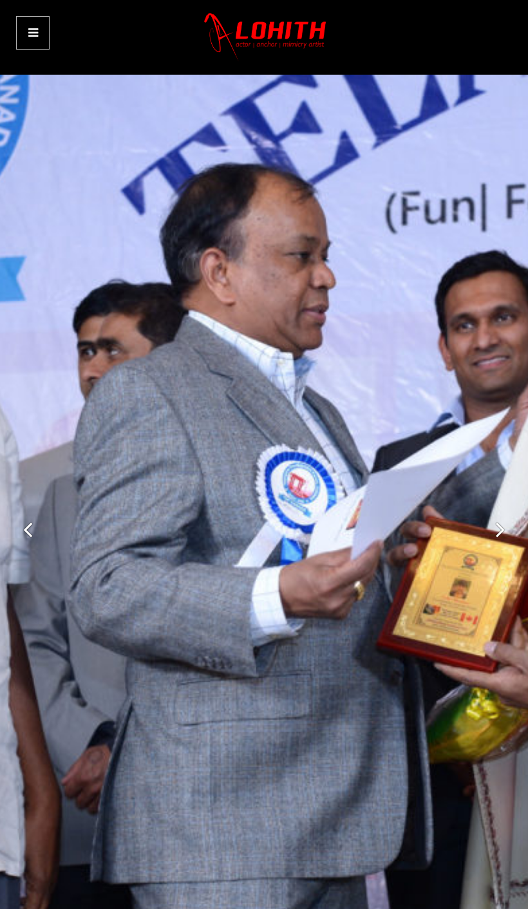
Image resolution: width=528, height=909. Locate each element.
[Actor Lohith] (264, 37)
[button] (27, 529)
